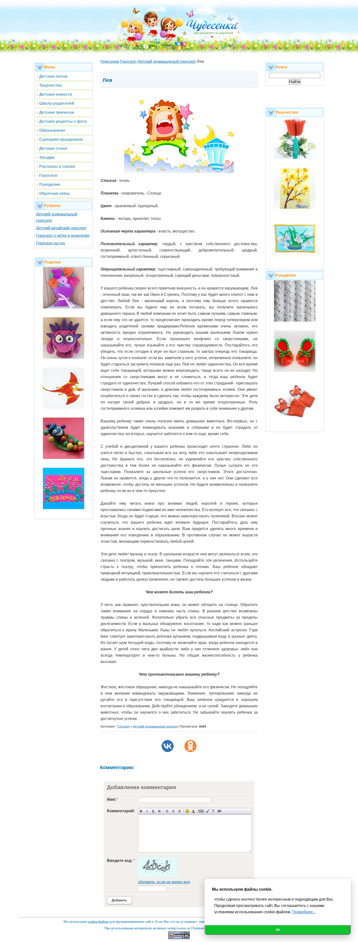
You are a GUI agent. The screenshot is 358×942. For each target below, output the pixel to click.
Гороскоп (123, 726)
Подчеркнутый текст (153, 811)
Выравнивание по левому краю (167, 811)
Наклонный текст (147, 811)
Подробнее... (304, 912)
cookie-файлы (98, 921)
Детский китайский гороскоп (61, 228)
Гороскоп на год (50, 243)
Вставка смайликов (187, 811)
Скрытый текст (201, 811)
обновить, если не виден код (164, 882)
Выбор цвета (193, 811)
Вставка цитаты (207, 811)
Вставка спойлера (219, 811)
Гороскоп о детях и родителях (63, 235)
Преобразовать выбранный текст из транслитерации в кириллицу (213, 811)
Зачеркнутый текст (159, 811)
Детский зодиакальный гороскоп (155, 726)
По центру (173, 811)
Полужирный (141, 811)
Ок (278, 930)
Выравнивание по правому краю (179, 811)
